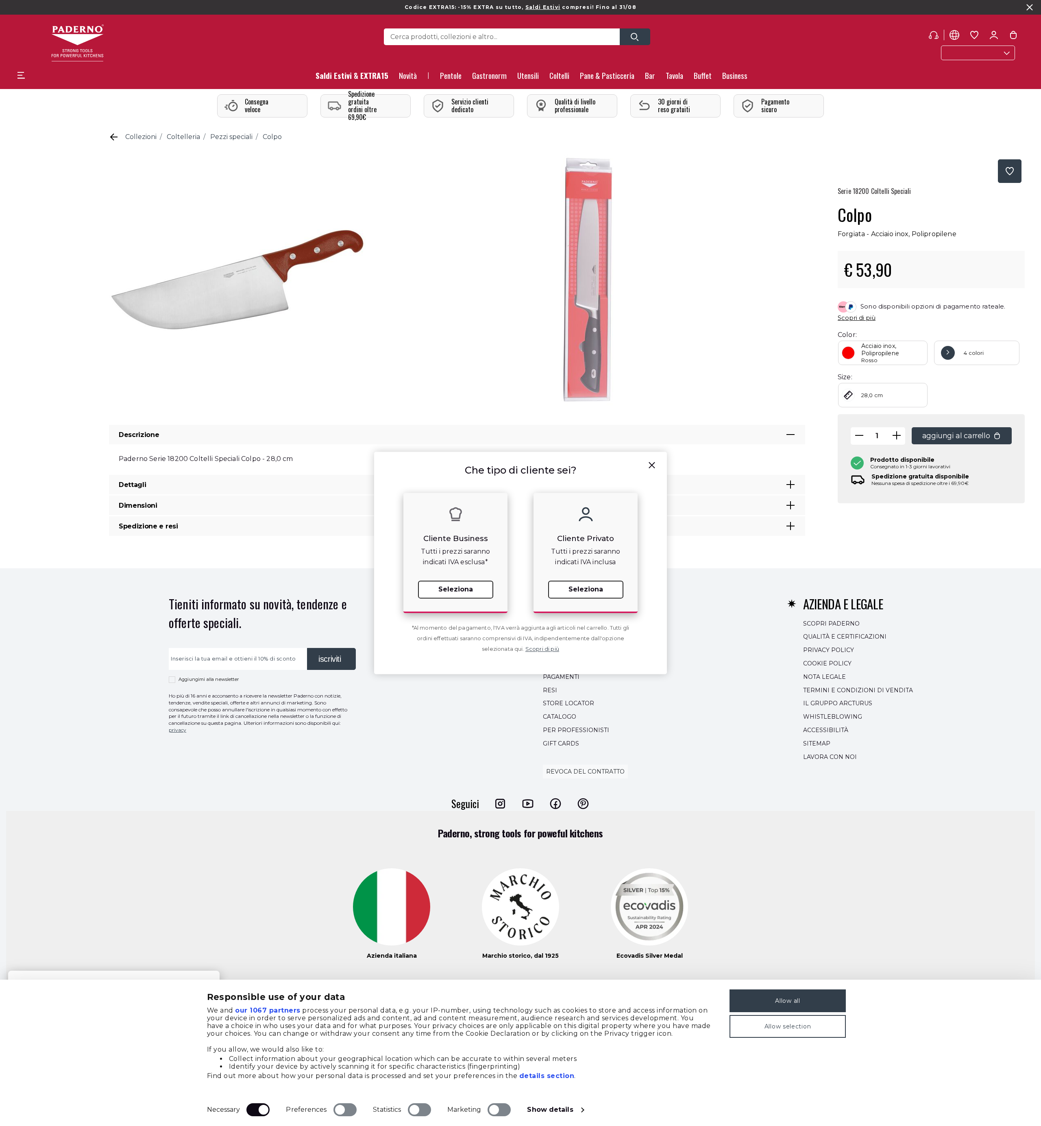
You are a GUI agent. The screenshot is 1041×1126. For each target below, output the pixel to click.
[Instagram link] (500, 803)
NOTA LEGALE (824, 676)
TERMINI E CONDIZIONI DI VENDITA (858, 690)
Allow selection (787, 1026)
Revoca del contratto (585, 772)
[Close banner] (1029, 7)
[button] (408, 78)
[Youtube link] (527, 803)
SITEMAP (816, 743)
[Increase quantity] (896, 436)
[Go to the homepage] (77, 42)
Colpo (272, 137)
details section (547, 1076)
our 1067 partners (268, 1010)
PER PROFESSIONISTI (576, 730)
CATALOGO (559, 716)
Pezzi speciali (231, 137)
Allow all (787, 1000)
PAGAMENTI (561, 676)
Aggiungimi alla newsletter (209, 679)
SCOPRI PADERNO (831, 623)
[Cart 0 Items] (1013, 36)
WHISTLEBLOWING (832, 716)
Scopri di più (856, 318)
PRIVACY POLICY (828, 650)
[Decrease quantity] (859, 436)
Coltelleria (183, 137)
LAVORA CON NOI (830, 757)
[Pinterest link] (583, 803)
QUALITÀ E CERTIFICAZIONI (844, 637)
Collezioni (141, 137)
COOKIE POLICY (827, 663)
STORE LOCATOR (568, 703)
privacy (177, 730)
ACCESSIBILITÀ (825, 730)
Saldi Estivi (542, 7)
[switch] (345, 1109)
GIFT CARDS (561, 743)
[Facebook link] (555, 803)
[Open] (635, 36)
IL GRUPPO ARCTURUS (837, 703)
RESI (550, 690)
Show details (550, 1109)
